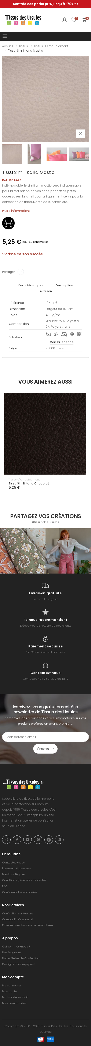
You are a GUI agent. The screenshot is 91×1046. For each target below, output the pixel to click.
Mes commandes (14, 1003)
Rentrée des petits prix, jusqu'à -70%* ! (45, 4)
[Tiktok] (48, 839)
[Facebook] (17, 839)
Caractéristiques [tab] (30, 285)
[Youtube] (27, 839)
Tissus (23, 46)
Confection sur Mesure (17, 913)
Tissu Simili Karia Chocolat (28, 483)
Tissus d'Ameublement (51, 46)
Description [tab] (64, 285)
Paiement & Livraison (16, 868)
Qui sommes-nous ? (16, 947)
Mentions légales (14, 874)
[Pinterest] (38, 839)
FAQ (5, 886)
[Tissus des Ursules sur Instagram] (23, 551)
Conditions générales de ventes (24, 880)
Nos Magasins (11, 952)
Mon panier (10, 991)
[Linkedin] (59, 839)
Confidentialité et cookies (19, 892)
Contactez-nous (13, 863)
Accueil (7, 46)
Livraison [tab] (45, 291)
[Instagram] (6, 839)
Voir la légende (61, 342)
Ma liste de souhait (15, 997)
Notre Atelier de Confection (21, 958)
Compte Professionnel (17, 919)
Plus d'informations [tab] (16, 211)
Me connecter (11, 985)
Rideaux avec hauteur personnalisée (27, 925)
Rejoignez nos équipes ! (18, 964)
